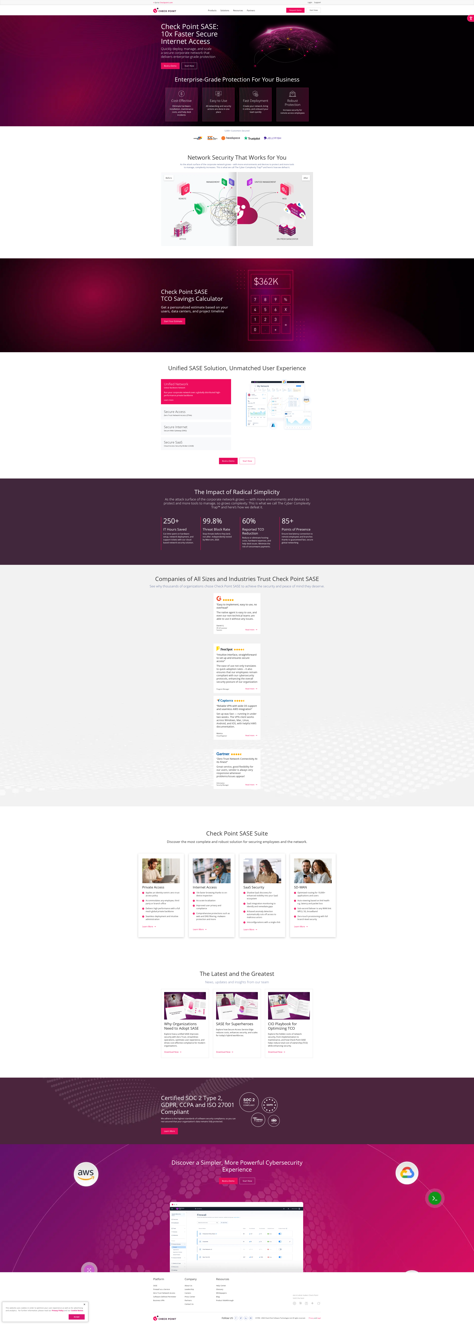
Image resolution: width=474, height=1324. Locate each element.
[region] (45, 1312)
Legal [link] (319, 1318)
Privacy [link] (311, 1318)
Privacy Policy (58, 1310)
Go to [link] (164, 2)
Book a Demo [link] (170, 65)
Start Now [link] (314, 10)
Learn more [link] (168, 400)
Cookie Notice (77, 1310)
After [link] (306, 178)
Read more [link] (249, 689)
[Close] (84, 1304)
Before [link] (169, 178)
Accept (77, 1317)
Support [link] (317, 2)
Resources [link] (238, 10)
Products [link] (212, 10)
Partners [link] (251, 10)
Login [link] (310, 2)
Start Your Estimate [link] (173, 321)
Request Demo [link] (295, 10)
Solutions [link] (224, 10)
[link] (470, 18)
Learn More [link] (147, 926)
